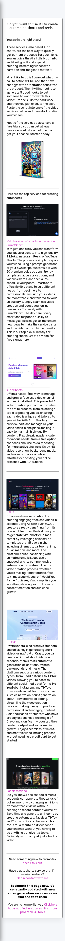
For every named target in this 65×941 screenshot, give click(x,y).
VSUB (10, 512)
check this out (32, 863)
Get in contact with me (32, 878)
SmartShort (14, 245)
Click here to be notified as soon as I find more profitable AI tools (32, 908)
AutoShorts (14, 390)
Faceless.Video (16, 791)
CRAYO (11, 642)
